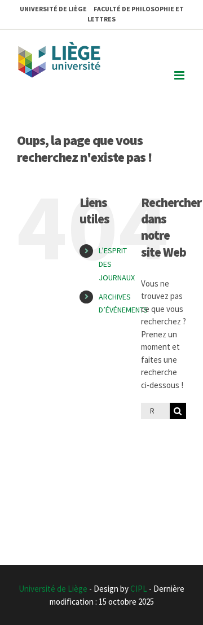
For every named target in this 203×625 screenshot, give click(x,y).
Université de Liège (53, 588)
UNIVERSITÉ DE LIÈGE (53, 9)
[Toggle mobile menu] (180, 75)
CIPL (138, 588)
